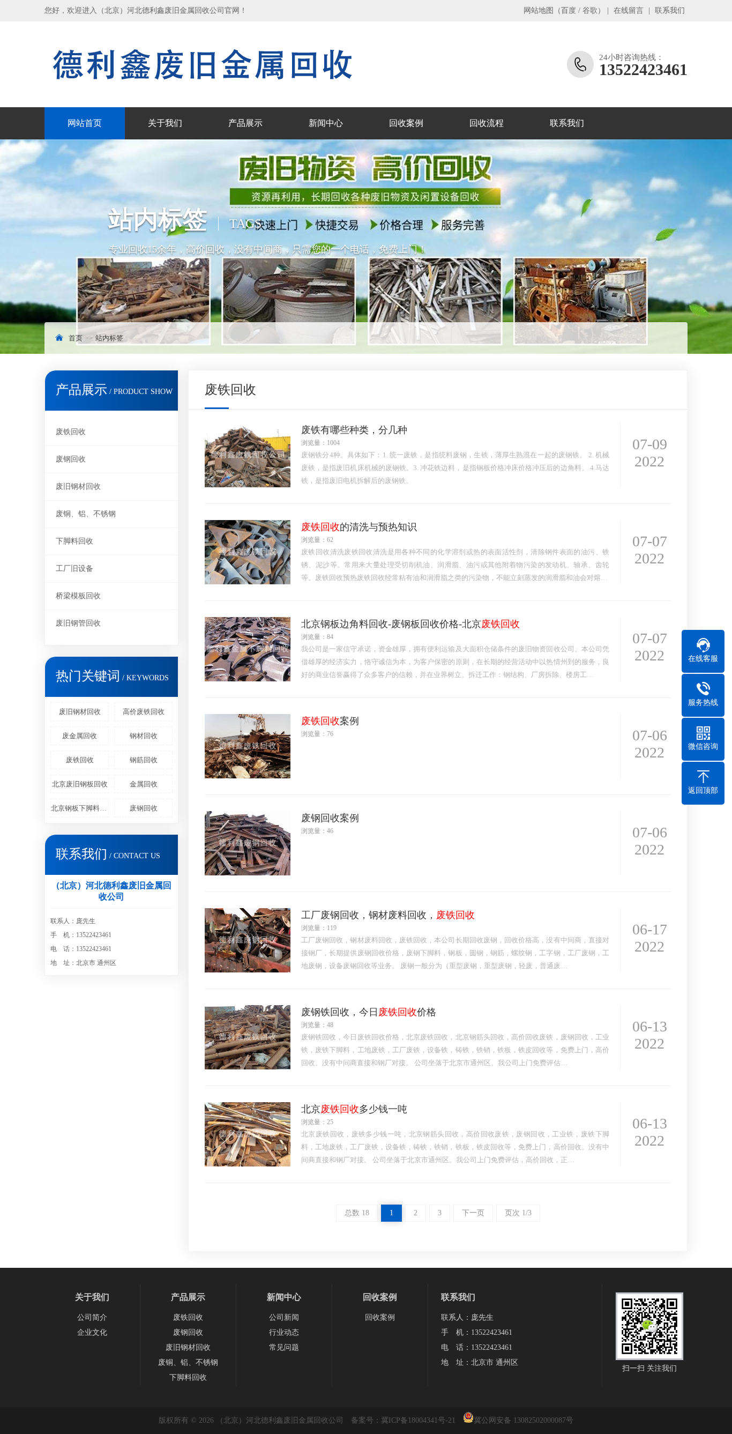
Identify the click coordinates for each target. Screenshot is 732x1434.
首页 (76, 338)
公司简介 (92, 1317)
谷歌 (589, 10)
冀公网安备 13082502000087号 (523, 1420)
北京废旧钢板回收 (80, 784)
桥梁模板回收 (78, 596)
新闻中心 (326, 123)
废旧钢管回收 (78, 623)
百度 (568, 10)
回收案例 (406, 123)
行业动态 (284, 1332)
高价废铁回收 (144, 712)
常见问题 (284, 1347)
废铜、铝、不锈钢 (86, 514)
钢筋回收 (144, 760)
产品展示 (245, 123)
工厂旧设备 (74, 568)
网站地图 (539, 10)
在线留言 (629, 10)
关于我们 (165, 123)
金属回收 (144, 784)
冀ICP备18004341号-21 (418, 1420)
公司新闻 (284, 1317)
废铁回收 (71, 432)
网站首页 (85, 123)
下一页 (473, 1213)
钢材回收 (144, 736)
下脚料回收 (74, 541)
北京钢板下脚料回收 (80, 808)
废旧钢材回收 (78, 486)
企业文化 (92, 1332)
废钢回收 (71, 459)
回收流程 (486, 123)
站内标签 (109, 338)
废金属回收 (79, 736)
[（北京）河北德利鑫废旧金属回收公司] (202, 64)
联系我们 (670, 10)
